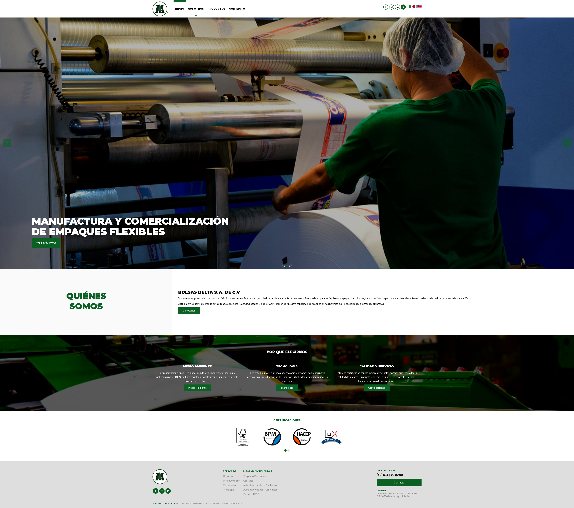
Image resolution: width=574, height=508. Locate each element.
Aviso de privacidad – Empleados (260, 485)
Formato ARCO (251, 494)
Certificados (229, 485)
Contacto (248, 480)
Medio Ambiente (232, 480)
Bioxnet (239, 503)
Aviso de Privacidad (216, 503)
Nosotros (228, 476)
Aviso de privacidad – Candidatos (260, 489)
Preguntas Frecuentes (254, 476)
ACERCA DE (229, 471)
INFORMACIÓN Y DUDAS (257, 471)
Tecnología (228, 489)
